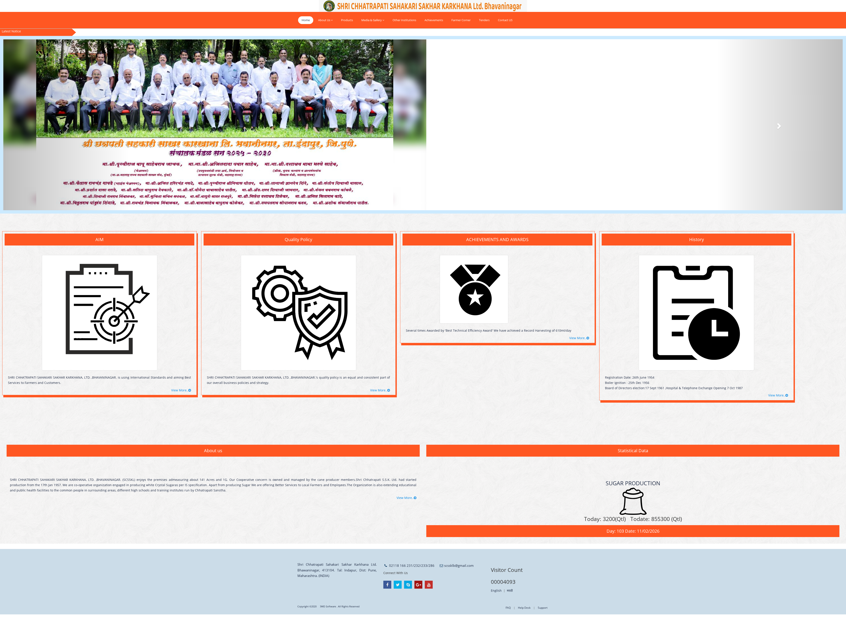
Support (542, 608)
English (496, 590)
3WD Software (328, 606)
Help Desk (524, 608)
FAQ (508, 608)
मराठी (510, 590)
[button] (66, 124)
